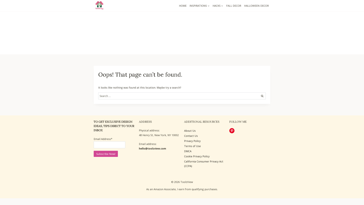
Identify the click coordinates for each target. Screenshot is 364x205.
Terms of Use (192, 146)
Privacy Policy (192, 141)
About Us (190, 130)
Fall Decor (233, 5)
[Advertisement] (182, 33)
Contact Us (191, 136)
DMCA (187, 151)
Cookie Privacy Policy (197, 156)
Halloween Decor (256, 5)
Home (183, 5)
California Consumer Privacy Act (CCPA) (203, 164)
